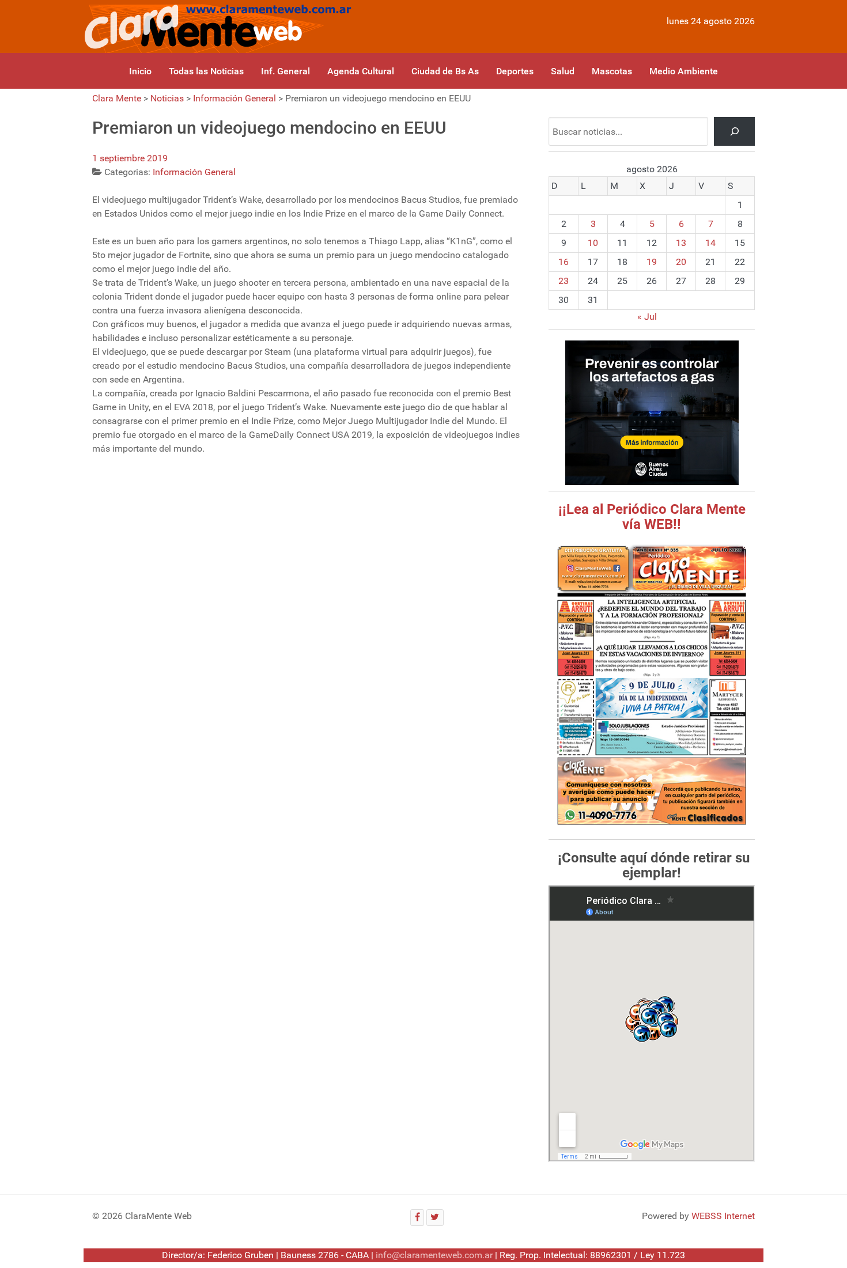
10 (593, 242)
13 (681, 242)
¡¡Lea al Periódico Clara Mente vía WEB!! (652, 516)
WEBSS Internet (723, 1215)
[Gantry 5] (215, 26)
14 (710, 242)
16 (563, 261)
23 (563, 280)
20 (681, 261)
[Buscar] (734, 131)
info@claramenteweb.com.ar (434, 1255)
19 (651, 261)
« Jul (647, 316)
